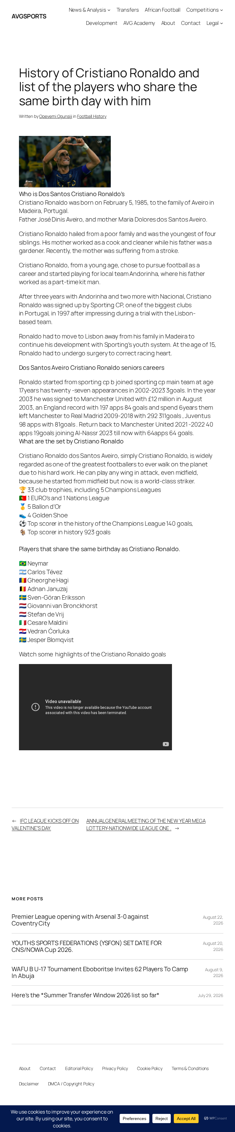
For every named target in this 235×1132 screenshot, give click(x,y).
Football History (91, 116)
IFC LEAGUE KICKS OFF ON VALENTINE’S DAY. (45, 824)
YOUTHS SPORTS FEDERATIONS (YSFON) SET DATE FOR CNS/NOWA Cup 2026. (86, 946)
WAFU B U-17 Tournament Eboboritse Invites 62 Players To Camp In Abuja (100, 972)
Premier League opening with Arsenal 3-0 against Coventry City (80, 920)
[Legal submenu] (221, 23)
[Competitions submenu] (221, 9)
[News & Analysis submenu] (108, 9)
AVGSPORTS (29, 16)
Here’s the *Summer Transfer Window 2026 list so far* (85, 995)
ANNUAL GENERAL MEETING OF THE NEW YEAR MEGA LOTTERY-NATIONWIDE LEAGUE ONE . (146, 824)
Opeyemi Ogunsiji (55, 116)
